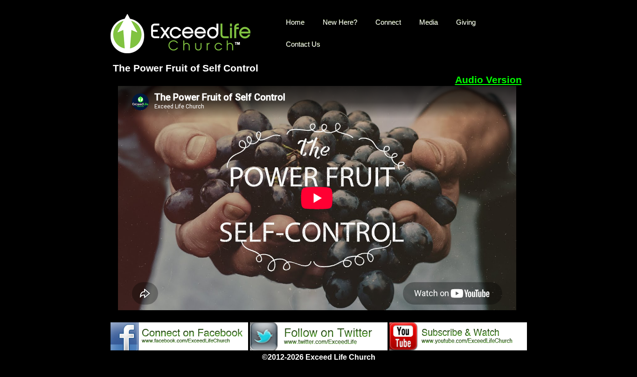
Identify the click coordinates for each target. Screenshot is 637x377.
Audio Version (488, 79)
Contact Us (303, 44)
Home (295, 22)
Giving (466, 22)
